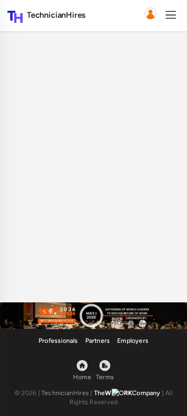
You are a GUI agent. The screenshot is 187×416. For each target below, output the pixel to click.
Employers (132, 341)
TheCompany (127, 393)
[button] (150, 15)
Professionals (58, 341)
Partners (97, 341)
